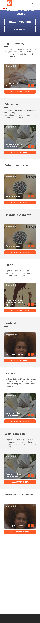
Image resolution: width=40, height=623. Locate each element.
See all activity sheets (20, 22)
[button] (37, 3)
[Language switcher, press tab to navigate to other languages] (5, 8)
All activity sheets (20, 92)
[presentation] (29, 85)
